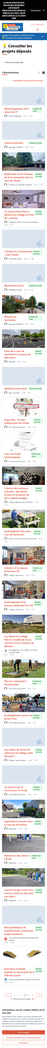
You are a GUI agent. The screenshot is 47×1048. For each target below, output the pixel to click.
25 (33, 999)
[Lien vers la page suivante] (39, 995)
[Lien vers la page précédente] (8, 995)
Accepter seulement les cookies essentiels (23, 1037)
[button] (39, 72)
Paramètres (23, 1043)
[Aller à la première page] (18, 27)
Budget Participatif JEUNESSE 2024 (18, 35)
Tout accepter (23, 1032)
